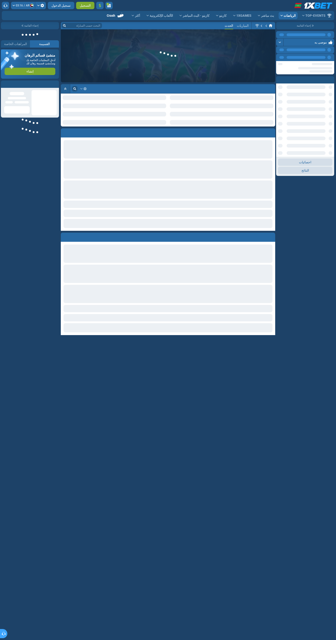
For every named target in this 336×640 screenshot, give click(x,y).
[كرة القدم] (262, 25)
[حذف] (65, 222)
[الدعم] (5, 5)
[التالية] (280, 57)
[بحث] (64, 25)
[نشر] (280, 42)
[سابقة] (290, 57)
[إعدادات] (40, 5)
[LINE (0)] (270, 25)
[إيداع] (100, 5)
